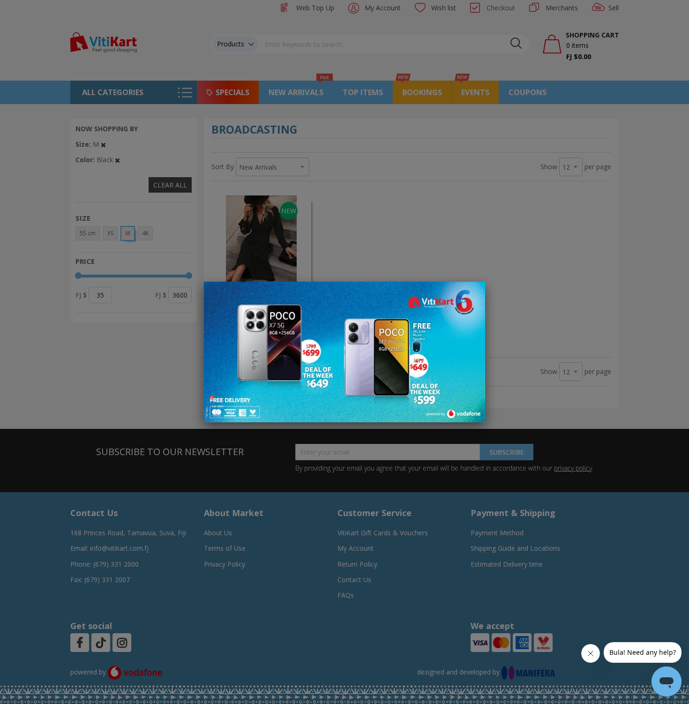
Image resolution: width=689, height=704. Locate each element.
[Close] (472, 293)
